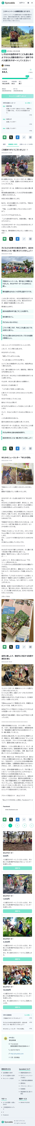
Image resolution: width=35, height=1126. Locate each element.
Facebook (6, 1115)
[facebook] (17, 137)
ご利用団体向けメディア (9, 1108)
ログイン (22, 3)
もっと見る (27, 103)
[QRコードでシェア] (30, 137)
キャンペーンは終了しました (17, 96)
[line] (4, 137)
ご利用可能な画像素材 (27, 1080)
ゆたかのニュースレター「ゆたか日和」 (14, 1029)
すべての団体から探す (9, 1075)
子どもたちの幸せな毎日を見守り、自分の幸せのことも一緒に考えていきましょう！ (15, 1023)
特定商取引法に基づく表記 (27, 1092)
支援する (17, 868)
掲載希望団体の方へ (26, 1072)
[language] (28, 2)
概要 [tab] (4, 144)
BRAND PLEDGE (25, 1102)
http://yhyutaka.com (17, 1053)
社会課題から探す (8, 1072)
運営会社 (23, 1083)
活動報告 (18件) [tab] (12, 144)
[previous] (3, 825)
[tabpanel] (17, 487)
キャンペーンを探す (8, 1078)
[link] (24, 137)
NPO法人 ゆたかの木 (13, 51)
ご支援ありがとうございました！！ (12, 1018)
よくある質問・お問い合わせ (9, 1103)
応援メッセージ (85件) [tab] (26, 144)
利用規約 (23, 1089)
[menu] (32, 2)
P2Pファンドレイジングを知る (26, 1076)
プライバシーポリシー (27, 1086)
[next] (32, 825)
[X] (11, 137)
